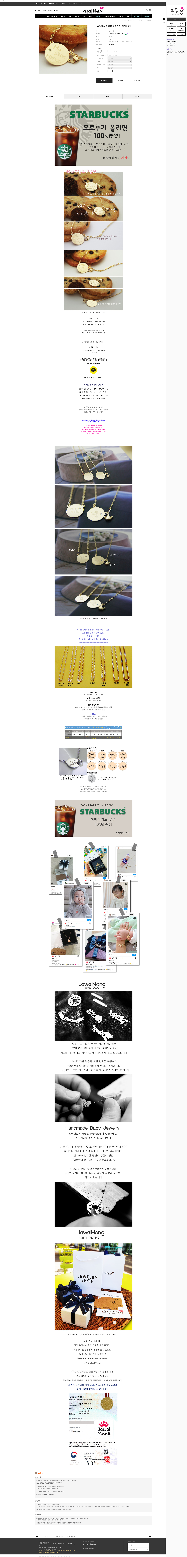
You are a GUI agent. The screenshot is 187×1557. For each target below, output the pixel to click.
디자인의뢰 (171, 24)
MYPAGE (74, 3)
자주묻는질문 (181, 29)
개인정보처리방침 (45, 1536)
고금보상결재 (171, 34)
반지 (84, 16)
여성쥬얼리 (147, 16)
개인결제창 (136, 16)
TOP (164, 22)
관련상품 (137, 96)
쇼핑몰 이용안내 (58, 1536)
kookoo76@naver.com (51, 1549)
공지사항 (171, 29)
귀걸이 (77, 16)
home (121, 20)
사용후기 (181, 24)
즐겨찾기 (38, 10)
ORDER (80, 3)
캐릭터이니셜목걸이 (52, 16)
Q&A (79, 96)
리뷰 (56, 10)
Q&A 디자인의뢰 (48, 10)
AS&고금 (181, 34)
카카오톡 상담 (54, 3)
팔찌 (70, 16)
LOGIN (63, 3)
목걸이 (63, 16)
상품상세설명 (49, 96)
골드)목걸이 (127, 20)
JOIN (69, 3)
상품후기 (108, 96)
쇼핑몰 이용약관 (71, 1536)
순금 (90, 16)
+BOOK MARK (176, 19)
